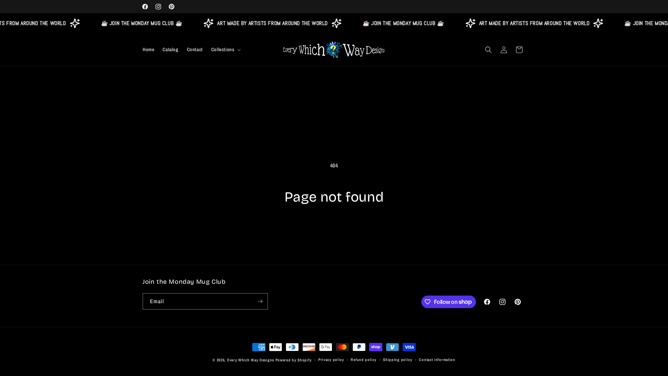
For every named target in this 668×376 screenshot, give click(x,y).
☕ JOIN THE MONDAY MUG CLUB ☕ (139, 23)
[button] (225, 49)
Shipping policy (397, 359)
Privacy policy (331, 359)
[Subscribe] (260, 301)
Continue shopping (334, 232)
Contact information (437, 359)
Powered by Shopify (294, 360)
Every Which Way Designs (250, 360)
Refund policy (363, 359)
